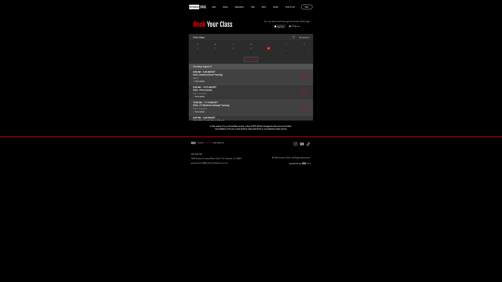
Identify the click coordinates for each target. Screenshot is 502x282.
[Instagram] (295, 143)
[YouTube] (301, 143)
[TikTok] (308, 143)
